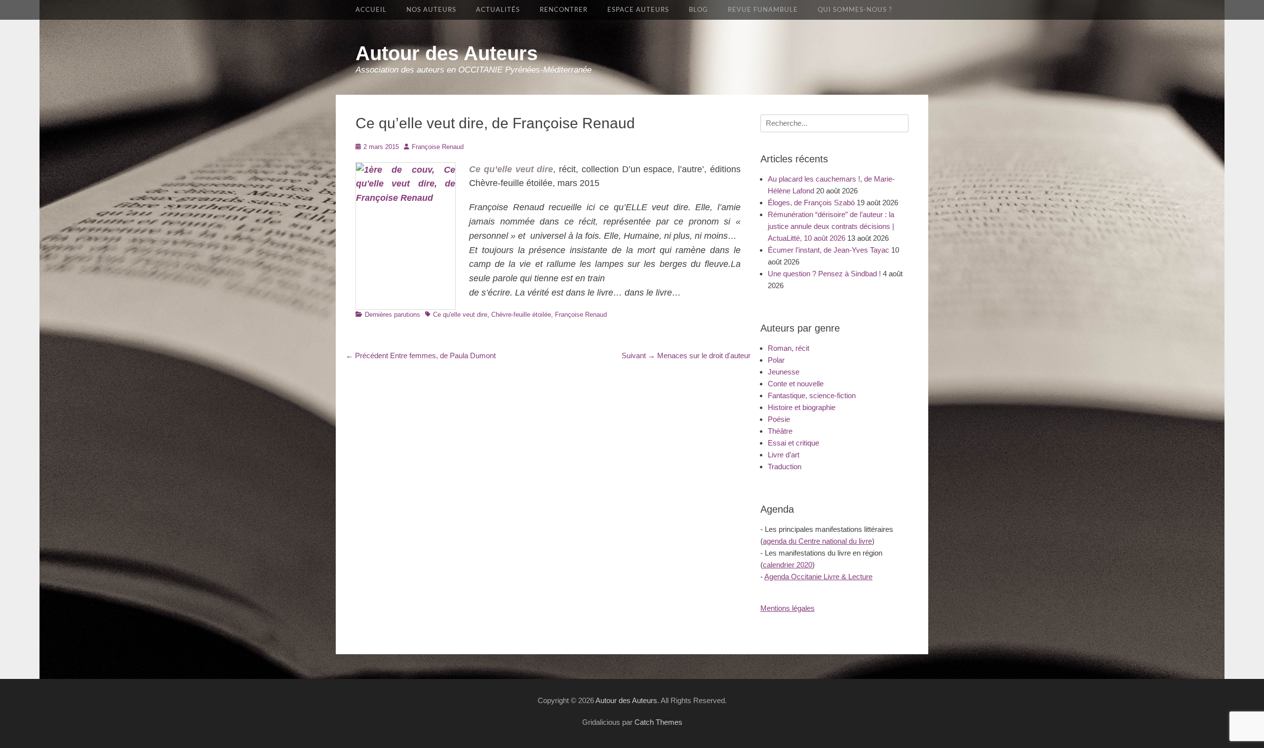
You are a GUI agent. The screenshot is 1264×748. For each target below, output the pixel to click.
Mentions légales (787, 608)
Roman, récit (788, 348)
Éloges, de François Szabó (811, 202)
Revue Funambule (763, 10)
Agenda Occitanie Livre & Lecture (818, 576)
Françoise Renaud (438, 146)
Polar (776, 360)
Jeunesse (783, 372)
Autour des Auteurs (447, 53)
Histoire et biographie (801, 407)
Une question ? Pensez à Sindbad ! (824, 273)
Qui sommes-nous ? (855, 10)
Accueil (371, 10)
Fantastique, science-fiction (812, 395)
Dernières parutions (392, 314)
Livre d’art (783, 454)
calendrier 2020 (787, 565)
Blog (698, 10)
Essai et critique (793, 443)
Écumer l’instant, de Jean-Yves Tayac (828, 250)
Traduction (784, 466)
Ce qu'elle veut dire (460, 314)
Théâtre (780, 431)
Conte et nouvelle (796, 383)
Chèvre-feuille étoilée (521, 314)
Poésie (779, 419)
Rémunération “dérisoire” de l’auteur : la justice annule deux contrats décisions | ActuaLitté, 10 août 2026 (831, 226)
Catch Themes (658, 722)
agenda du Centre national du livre (817, 541)
